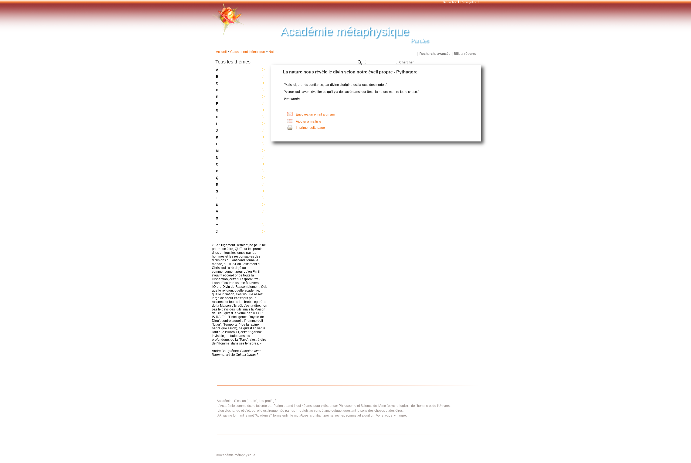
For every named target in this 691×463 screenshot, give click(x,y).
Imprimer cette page (310, 128)
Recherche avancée (434, 54)
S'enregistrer (468, 2)
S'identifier (450, 2)
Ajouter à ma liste (308, 121)
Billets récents (465, 54)
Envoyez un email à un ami (316, 114)
